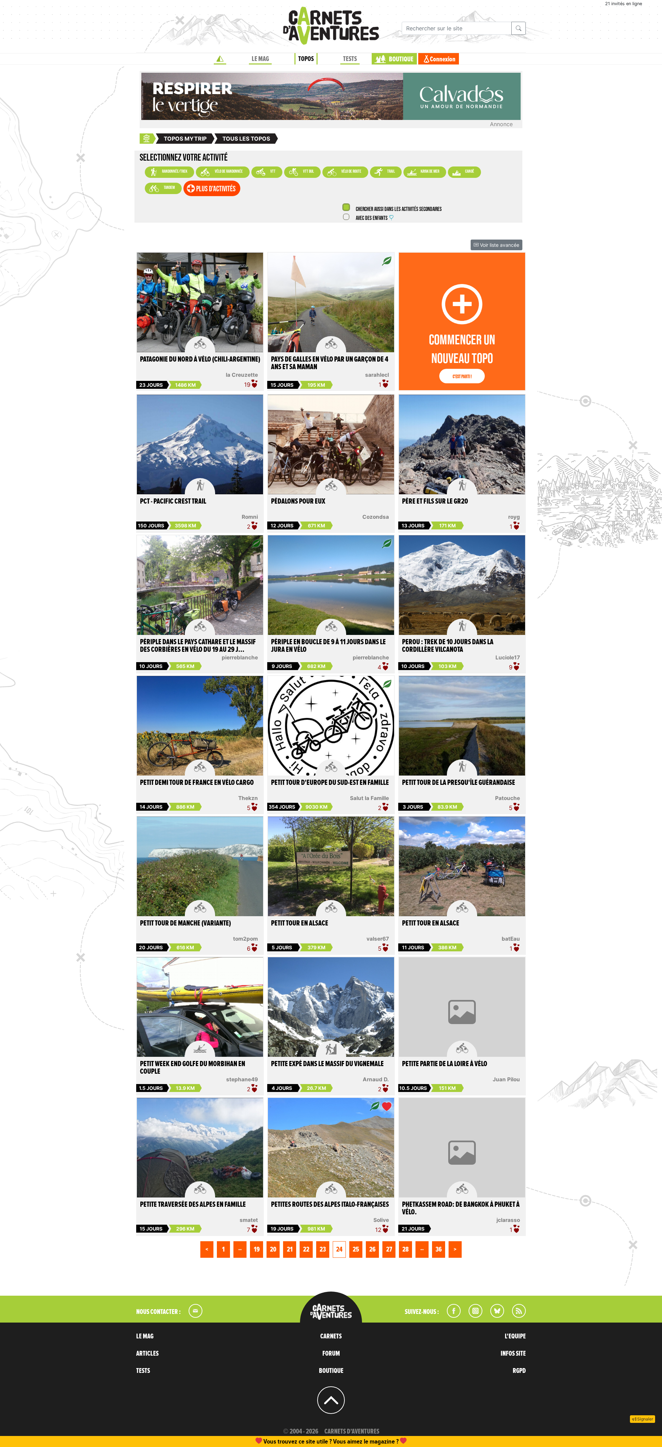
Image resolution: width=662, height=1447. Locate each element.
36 (438, 1249)
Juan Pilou (506, 1079)
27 (389, 1249)
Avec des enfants (372, 218)
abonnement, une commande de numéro (277, 1441)
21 (290, 1249)
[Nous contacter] (192, 1315)
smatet (249, 1220)
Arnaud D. (376, 1079)
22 (306, 1249)
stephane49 (242, 1079)
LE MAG (260, 58)
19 (257, 1249)
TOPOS (306, 58)
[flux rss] (515, 1315)
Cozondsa (375, 517)
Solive (381, 1220)
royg (514, 517)
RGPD (519, 1370)
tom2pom (245, 938)
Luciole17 (507, 657)
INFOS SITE (513, 1353)
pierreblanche (240, 657)
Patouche (507, 798)
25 (356, 1249)
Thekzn (248, 798)
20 (273, 1249)
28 (405, 1249)
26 (372, 1249)
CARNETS (331, 1336)
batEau (511, 938)
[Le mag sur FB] (451, 1315)
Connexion (442, 59)
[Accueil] (220, 59)
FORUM (331, 1353)
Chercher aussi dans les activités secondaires (398, 209)
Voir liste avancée (499, 245)
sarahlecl (377, 375)
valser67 (378, 938)
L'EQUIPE (515, 1336)
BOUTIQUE (401, 59)
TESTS (350, 58)
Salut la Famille (369, 798)
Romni (250, 517)
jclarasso (508, 1220)
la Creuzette (242, 375)
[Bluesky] (493, 1315)
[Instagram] (472, 1315)
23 (323, 1249)
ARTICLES (147, 1353)
